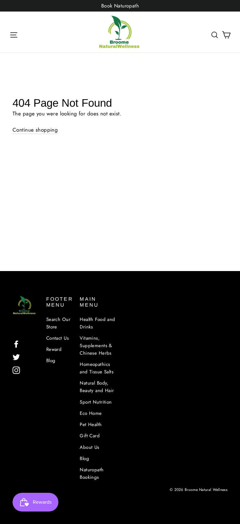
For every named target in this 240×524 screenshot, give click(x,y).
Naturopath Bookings (91, 473)
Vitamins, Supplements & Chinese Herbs (96, 346)
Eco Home (91, 413)
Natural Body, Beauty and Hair (97, 387)
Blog (51, 360)
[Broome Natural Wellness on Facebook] (16, 343)
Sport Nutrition (96, 402)
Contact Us (57, 338)
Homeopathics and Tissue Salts (96, 368)
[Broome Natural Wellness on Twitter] (16, 356)
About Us (89, 447)
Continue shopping (35, 129)
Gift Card (90, 435)
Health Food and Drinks (97, 323)
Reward (54, 349)
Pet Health (91, 424)
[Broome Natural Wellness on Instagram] (16, 370)
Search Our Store (58, 323)
